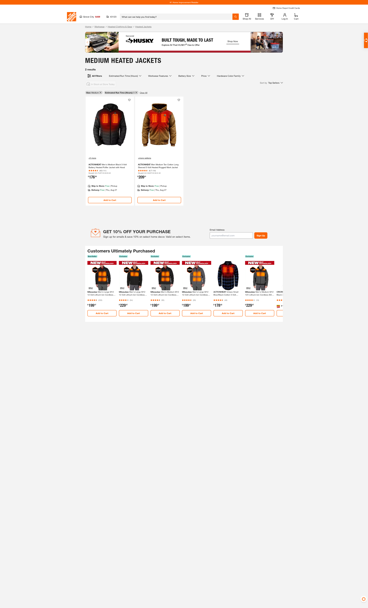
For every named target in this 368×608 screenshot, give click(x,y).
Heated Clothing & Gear (120, 26)
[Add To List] (129, 100)
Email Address (217, 229)
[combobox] (176, 17)
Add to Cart (109, 200)
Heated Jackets (143, 26)
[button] (271, 83)
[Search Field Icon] (235, 17)
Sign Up (261, 235)
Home (88, 26)
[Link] (110, 151)
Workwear (99, 26)
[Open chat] (366, 40)
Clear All (143, 92)
